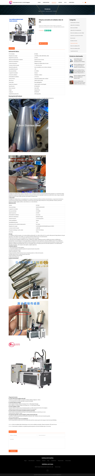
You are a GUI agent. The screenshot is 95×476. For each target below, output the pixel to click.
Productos (54, 2)
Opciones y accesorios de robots (77, 35)
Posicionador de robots (75, 22)
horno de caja (57, 466)
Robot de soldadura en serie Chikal (77, 32)
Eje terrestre (73, 38)
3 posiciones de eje (74, 51)
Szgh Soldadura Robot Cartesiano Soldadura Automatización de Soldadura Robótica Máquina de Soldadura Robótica (79, 60)
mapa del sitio (60, 460)
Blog (65, 2)
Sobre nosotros (46, 2)
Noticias (60, 2)
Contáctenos (71, 2)
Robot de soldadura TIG (75, 45)
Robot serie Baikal (74, 27)
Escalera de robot (74, 40)
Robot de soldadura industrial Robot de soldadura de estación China (79, 77)
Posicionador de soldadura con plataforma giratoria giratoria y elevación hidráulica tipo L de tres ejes (31, 426)
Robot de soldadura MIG (75, 48)
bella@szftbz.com (58, 474)
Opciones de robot (49, 11)
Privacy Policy (68, 460)
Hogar (39, 2)
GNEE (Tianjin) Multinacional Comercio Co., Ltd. (44, 466)
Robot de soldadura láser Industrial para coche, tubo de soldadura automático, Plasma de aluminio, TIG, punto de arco (34, 424)
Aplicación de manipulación (76, 30)
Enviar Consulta (44, 43)
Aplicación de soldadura (75, 25)
